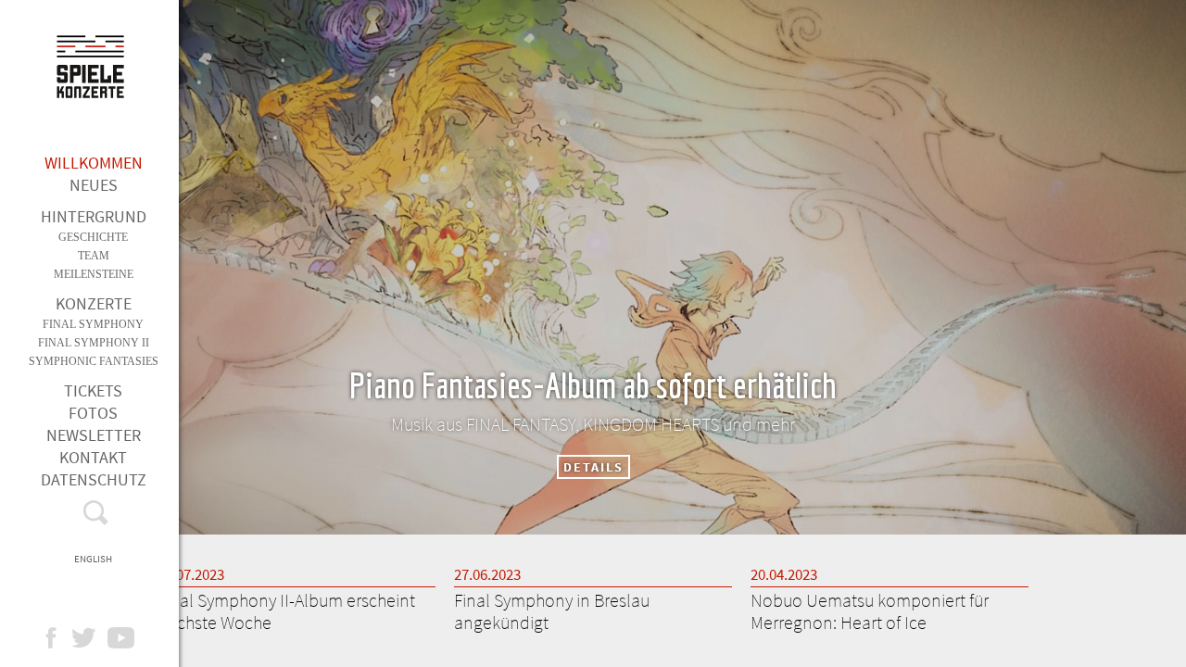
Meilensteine (93, 274)
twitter (93, 637)
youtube (130, 637)
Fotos (93, 412)
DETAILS (593, 467)
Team (93, 255)
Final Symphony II (93, 342)
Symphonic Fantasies (93, 361)
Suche (93, 517)
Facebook (60, 637)
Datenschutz (93, 479)
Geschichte (93, 237)
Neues (93, 184)
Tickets (93, 390)
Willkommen (93, 162)
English (93, 558)
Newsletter (93, 435)
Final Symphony (93, 324)
